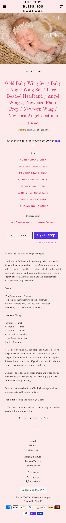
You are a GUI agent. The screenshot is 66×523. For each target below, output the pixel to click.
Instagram (34, 481)
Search (33, 441)
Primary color (33, 215)
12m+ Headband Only (33, 186)
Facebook (34, 472)
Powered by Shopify (33, 501)
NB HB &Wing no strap (33, 206)
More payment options (46, 242)
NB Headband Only (33, 159)
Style (33, 153)
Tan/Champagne (21, 222)
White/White (46, 222)
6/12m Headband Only (33, 179)
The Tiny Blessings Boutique (33, 6)
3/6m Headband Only (33, 173)
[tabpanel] (33, 38)
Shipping (22, 129)
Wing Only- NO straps (33, 193)
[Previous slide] (26, 71)
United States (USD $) (32, 489)
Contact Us (33, 449)
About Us (33, 445)
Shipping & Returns (33, 456)
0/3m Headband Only (33, 166)
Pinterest (34, 477)
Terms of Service (33, 461)
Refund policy (33, 465)
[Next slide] (39, 71)
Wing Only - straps (33, 199)
